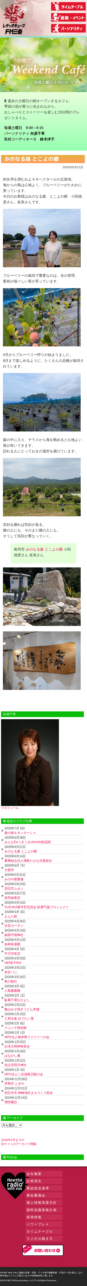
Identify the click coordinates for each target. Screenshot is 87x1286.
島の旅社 (10, 981)
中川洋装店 (12, 953)
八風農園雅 (12, 990)
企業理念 (34, 1181)
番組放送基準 (38, 1188)
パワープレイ (38, 1224)
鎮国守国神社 (13, 935)
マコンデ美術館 (15, 1028)
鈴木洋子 (47, 139)
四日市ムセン (13, 888)
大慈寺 (9, 870)
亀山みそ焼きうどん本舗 (21, 1009)
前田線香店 (12, 897)
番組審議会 (36, 1195)
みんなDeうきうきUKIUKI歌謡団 (27, 842)
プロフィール (10, 808)
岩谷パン (10, 972)
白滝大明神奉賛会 (17, 1046)
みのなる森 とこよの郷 (44, 549)
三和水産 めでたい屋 (19, 1018)
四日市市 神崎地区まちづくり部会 (28, 1093)
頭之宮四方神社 (15, 1065)
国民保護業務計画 (42, 1210)
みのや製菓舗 (13, 879)
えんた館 (10, 916)
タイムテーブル (40, 1231)
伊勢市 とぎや (14, 1083)
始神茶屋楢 (12, 944)
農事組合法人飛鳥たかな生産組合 (28, 860)
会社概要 (34, 1174)
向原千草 (37, 134)
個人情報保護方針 (42, 1202)
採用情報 (34, 1217)
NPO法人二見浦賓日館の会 (23, 1074)
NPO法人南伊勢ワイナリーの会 (26, 1037)
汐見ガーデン (13, 925)
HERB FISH (12, 962)
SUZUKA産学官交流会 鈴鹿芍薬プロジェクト (36, 907)
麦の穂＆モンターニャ (20, 832)
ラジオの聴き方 (40, 1238)
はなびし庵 (12, 1055)
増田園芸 (10, 1102)
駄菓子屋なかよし (17, 1000)
